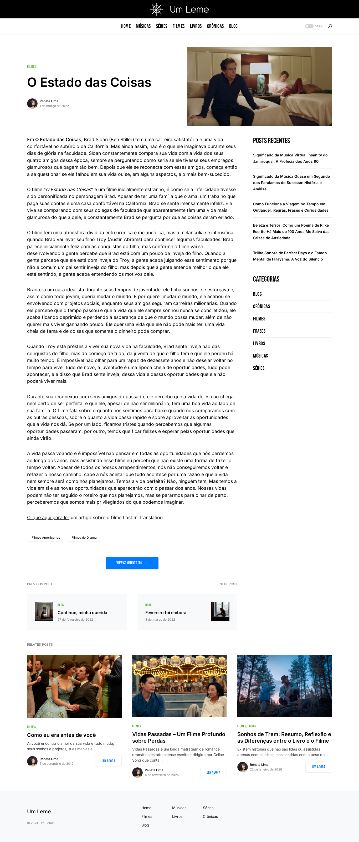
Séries (258, 368)
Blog (61, 605)
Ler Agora (108, 761)
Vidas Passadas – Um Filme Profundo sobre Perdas (178, 737)
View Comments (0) (129, 562)
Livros (259, 343)
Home (146, 807)
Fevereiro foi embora (165, 612)
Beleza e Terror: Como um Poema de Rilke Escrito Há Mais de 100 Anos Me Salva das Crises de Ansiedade (291, 231)
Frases (259, 331)
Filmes (31, 66)
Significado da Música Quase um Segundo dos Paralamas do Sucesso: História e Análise (291, 182)
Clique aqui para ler (48, 517)
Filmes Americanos (46, 537)
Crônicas (261, 306)
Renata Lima (49, 101)
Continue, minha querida (82, 612)
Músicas (260, 356)
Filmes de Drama (84, 537)
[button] (313, 26)
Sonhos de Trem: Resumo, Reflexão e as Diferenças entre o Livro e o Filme (284, 737)
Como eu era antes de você (61, 735)
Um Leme (39, 811)
